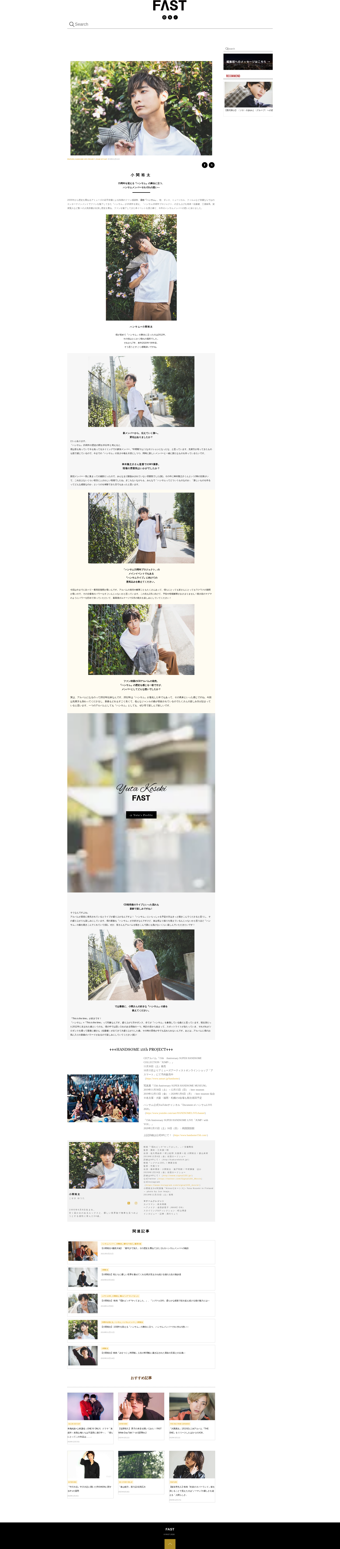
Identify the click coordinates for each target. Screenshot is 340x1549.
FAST (167, 1534)
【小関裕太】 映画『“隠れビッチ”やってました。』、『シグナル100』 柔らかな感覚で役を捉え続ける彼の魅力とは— (155, 1300)
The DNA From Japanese (180, 1424)
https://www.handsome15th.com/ (190, 1135)
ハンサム (118, 1322)
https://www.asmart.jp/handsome (162, 1078)
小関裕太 (119, 1244)
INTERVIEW (123, 1424)
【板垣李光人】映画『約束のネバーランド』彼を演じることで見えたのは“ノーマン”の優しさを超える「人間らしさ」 (192, 1491)
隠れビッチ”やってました (129, 1296)
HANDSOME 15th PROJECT (85, 159)
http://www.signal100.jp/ (177, 1175)
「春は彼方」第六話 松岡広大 (132, 1487)
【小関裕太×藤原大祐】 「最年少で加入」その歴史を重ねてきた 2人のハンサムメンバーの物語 (145, 1248)
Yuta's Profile (143, 815)
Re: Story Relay (125, 1482)
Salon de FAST (74, 1424)
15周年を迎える (107, 1322)
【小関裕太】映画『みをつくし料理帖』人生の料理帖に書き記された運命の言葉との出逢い (143, 1353)
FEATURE (70, 159)
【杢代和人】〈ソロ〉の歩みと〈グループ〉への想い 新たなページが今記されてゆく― (250, 110)
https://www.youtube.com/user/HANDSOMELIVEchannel (175, 1113)
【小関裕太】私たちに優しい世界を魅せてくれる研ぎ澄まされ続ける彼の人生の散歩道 (141, 1274)
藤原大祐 (138, 1244)
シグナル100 (106, 1296)
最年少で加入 (129, 1244)
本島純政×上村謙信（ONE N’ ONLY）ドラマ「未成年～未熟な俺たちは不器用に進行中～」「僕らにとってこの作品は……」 (90, 1432)
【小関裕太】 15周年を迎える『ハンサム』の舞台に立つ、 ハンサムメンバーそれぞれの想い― (145, 1327)
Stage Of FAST (101, 159)
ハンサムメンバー (108, 1244)
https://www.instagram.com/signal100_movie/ (172, 1185)
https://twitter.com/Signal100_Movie (180, 1179)
